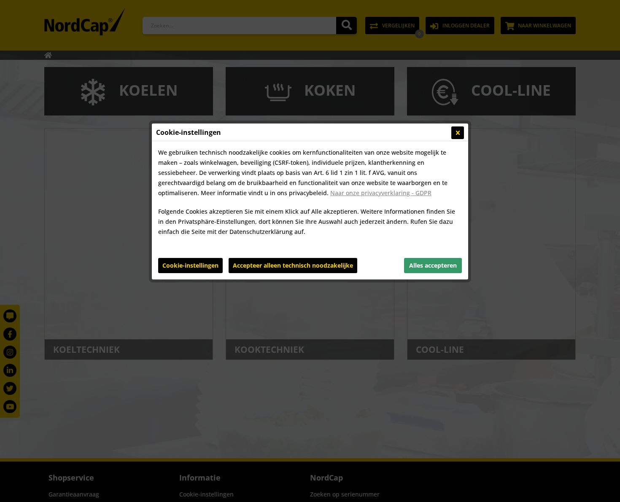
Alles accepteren (433, 265)
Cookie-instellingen (190, 265)
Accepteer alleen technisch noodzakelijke (293, 265)
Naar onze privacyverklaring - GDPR (380, 193)
